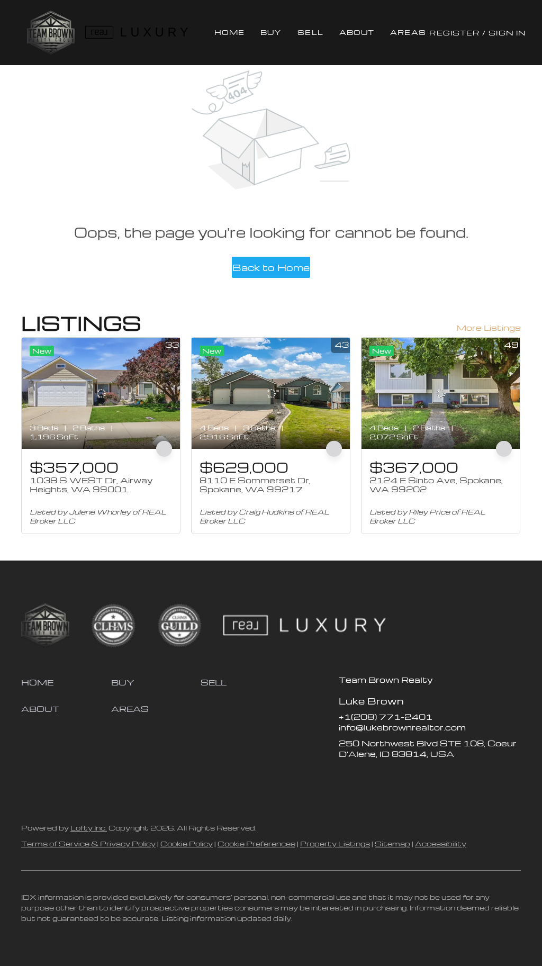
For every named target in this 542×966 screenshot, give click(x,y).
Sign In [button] (507, 32)
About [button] (357, 32)
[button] (50, 33)
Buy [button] (271, 32)
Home (229, 32)
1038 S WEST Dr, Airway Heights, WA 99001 (91, 485)
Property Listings (335, 843)
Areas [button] (408, 32)
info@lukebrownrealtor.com (402, 727)
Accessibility (440, 843)
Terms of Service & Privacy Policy (88, 843)
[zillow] (368, 778)
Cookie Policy (186, 843)
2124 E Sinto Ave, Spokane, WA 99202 (436, 485)
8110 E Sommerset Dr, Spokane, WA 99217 (255, 485)
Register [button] (454, 32)
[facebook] (347, 778)
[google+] (431, 778)
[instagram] (389, 778)
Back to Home (271, 267)
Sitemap (392, 843)
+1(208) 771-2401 (385, 716)
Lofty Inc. (88, 827)
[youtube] (410, 778)
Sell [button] (310, 32)
